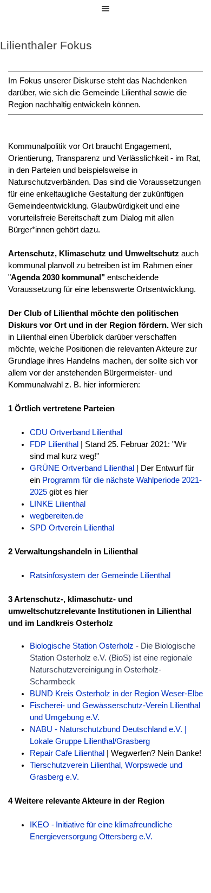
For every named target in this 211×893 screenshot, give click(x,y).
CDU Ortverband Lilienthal (76, 432)
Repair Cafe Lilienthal (67, 753)
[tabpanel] (105, 93)
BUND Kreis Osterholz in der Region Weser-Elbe (116, 693)
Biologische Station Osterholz (82, 646)
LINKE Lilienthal (57, 504)
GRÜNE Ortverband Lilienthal (82, 468)
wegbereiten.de (56, 516)
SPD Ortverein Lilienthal (72, 527)
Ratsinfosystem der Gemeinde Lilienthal (100, 575)
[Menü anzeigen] (105, 9)
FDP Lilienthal (54, 444)
